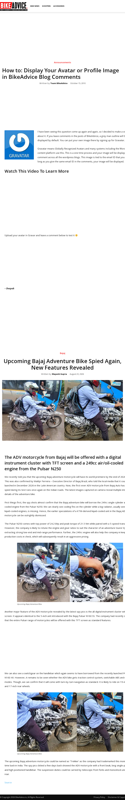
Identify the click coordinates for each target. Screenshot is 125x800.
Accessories (58, 6)
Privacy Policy (99, 797)
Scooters (46, 6)
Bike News (34, 6)
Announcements (62, 62)
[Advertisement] (62, 33)
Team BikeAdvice (59, 83)
